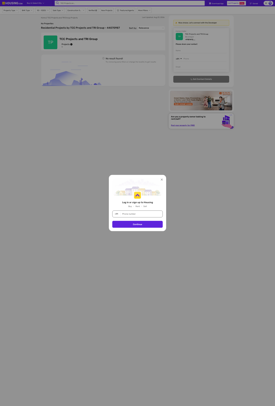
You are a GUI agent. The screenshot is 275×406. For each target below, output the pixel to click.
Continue (137, 224)
